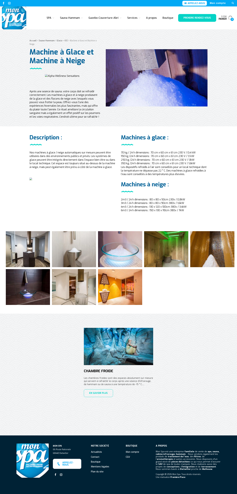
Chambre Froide (98, 371)
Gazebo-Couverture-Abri (103, 18)
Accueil (33, 40)
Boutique (168, 18)
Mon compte (218, 3)
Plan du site (97, 471)
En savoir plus (98, 393)
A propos (151, 18)
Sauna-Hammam (70, 18)
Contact (95, 457)
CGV (128, 457)
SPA (49, 18)
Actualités (96, 452)
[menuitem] (218, 3)
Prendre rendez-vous (197, 17)
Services (132, 18)
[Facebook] (3, 3)
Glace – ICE (62, 40)
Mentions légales (100, 466)
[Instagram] (9, 3)
